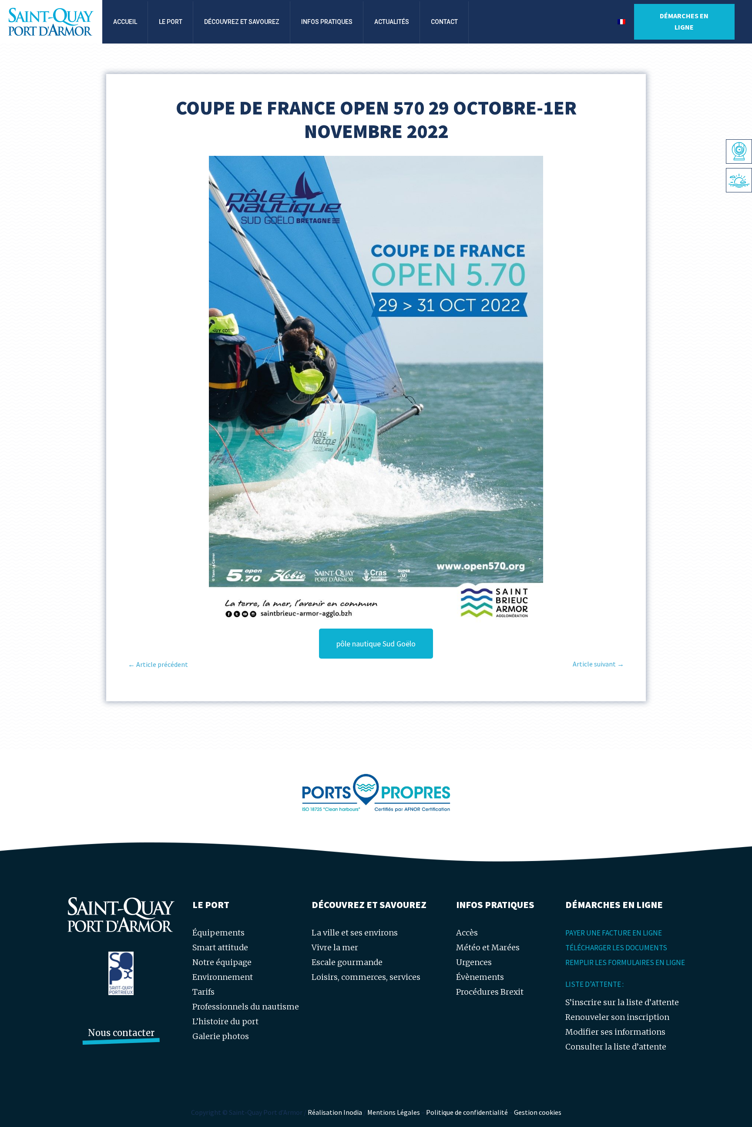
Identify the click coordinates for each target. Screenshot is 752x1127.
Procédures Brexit (490, 992)
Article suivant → (598, 663)
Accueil (125, 21)
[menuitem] (621, 21)
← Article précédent (158, 664)
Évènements (480, 977)
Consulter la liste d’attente (615, 1047)
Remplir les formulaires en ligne (625, 962)
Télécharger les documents (616, 947)
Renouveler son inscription (617, 1017)
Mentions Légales (393, 1112)
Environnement (222, 977)
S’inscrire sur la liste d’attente (622, 1002)
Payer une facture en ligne (613, 933)
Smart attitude (220, 947)
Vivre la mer (335, 947)
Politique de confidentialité (467, 1112)
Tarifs (203, 992)
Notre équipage (222, 962)
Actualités (391, 21)
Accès (467, 933)
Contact (444, 21)
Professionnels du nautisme (245, 1007)
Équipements (218, 933)
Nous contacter (121, 1032)
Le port (170, 21)
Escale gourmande (347, 962)
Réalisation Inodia (335, 1112)
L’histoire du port (225, 1021)
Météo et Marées (488, 947)
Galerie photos (220, 1036)
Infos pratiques (326, 21)
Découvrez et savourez (241, 21)
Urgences (474, 962)
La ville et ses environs (355, 933)
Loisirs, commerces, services (366, 977)
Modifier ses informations (615, 1032)
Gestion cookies (537, 1112)
